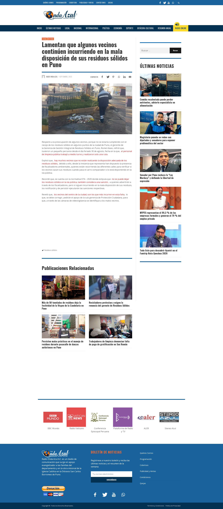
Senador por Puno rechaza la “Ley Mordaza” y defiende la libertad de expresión (157, 178)
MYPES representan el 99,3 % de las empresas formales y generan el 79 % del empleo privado (160, 215)
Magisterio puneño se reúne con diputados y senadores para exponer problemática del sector (157, 140)
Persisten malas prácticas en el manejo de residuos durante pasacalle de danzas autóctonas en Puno (62, 344)
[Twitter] (164, 2)
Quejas (143, 483)
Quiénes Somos (146, 453)
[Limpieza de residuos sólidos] (87, 108)
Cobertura (144, 465)
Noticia (50, 39)
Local (44, 39)
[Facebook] (160, 2)
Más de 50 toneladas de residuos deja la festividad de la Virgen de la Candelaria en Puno (63, 305)
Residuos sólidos (50, 250)
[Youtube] (169, 2)
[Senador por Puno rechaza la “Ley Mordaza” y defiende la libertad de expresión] (156, 160)
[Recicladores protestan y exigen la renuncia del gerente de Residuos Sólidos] (106, 287)
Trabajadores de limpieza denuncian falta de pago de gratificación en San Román (109, 343)
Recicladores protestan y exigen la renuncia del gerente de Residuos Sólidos (109, 304)
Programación (146, 459)
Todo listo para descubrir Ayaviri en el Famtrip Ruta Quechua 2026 (158, 252)
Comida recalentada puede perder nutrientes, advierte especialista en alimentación (157, 102)
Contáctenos (145, 477)
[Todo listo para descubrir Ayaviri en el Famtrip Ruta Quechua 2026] (156, 236)
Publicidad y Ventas (148, 471)
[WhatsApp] (173, 2)
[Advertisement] (130, 14)
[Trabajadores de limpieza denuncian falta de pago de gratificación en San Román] (106, 326)
